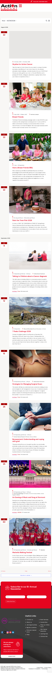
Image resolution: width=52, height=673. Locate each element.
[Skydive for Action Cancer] (30, 45)
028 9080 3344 (43, 1)
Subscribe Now (10, 601)
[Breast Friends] (30, 96)
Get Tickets (14, 291)
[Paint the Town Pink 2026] (30, 200)
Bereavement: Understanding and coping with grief (28, 440)
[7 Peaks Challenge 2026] (30, 311)
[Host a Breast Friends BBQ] (30, 147)
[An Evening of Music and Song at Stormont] (30, 474)
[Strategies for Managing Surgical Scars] (30, 363)
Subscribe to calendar (25, 575)
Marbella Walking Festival (22, 552)
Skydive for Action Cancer (22, 64)
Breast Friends (18, 117)
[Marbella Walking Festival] (30, 532)
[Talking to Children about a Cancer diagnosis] (30, 255)
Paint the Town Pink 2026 (22, 220)
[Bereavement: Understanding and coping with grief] (30, 416)
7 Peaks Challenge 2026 (21, 331)
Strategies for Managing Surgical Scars (27, 384)
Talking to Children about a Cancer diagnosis (29, 276)
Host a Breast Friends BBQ (22, 168)
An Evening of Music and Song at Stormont (28, 497)
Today (26, 571)
